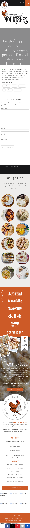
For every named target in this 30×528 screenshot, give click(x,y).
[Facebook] (7, 526)
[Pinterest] (17, 526)
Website (4, 140)
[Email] (22, 526)
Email (3, 134)
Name (4, 128)
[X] (12, 526)
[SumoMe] (27, 526)
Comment (5, 108)
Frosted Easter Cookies (11, 167)
